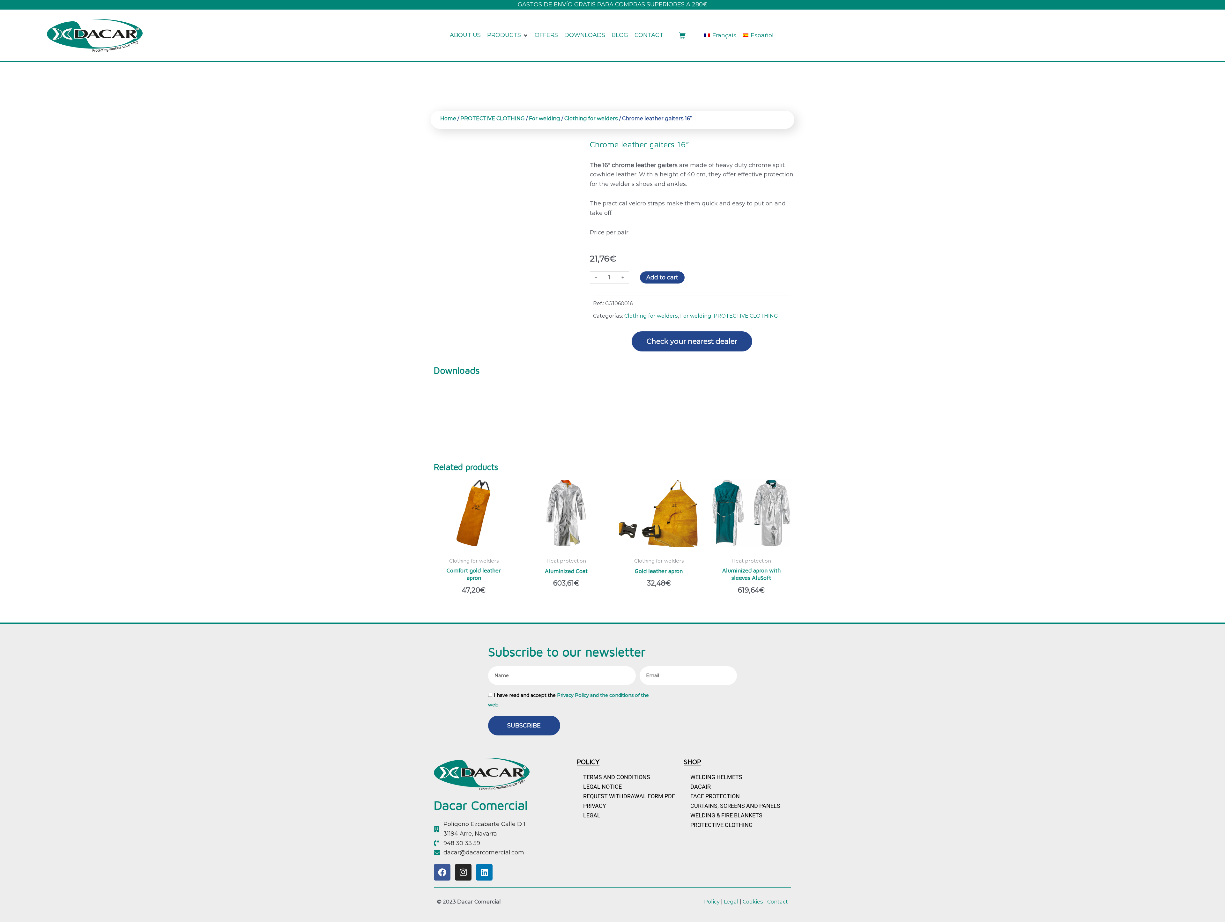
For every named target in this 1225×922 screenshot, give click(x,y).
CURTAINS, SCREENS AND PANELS (735, 805)
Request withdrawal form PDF (629, 796)
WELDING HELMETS (716, 777)
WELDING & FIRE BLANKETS (726, 815)
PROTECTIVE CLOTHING (492, 118)
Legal (591, 815)
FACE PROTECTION (715, 796)
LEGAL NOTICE (602, 786)
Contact (777, 901)
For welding (544, 118)
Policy (712, 901)
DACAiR (700, 786)
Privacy (594, 805)
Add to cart (662, 277)
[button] (507, 35)
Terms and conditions (616, 777)
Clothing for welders (591, 118)
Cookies (753, 901)
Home (448, 118)
